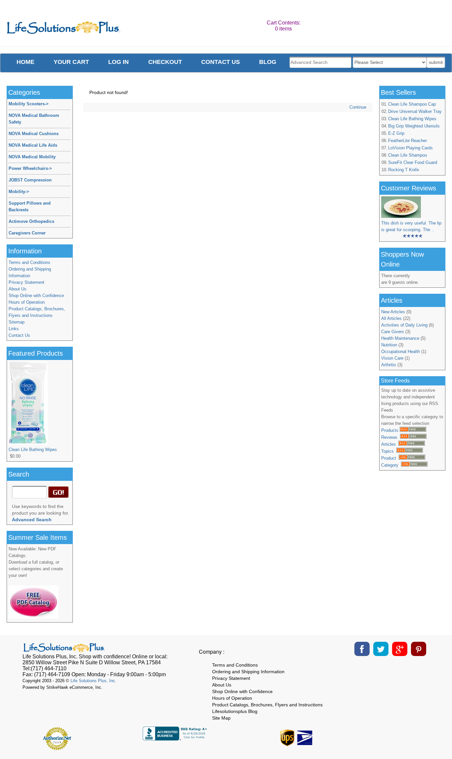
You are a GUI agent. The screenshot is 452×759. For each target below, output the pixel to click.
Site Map (221, 718)
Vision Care (392, 358)
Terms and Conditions (29, 262)
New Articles (393, 311)
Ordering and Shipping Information (30, 272)
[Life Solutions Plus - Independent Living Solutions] (64, 29)
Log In (118, 62)
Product (390, 458)
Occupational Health (400, 351)
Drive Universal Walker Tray (415, 111)
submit (436, 62)
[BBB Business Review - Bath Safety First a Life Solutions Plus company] (176, 738)
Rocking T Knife (403, 169)
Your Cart (71, 62)
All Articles (391, 318)
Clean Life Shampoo (407, 155)
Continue (357, 107)
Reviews (390, 437)
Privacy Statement (26, 282)
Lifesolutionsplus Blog (234, 711)
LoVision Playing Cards (410, 147)
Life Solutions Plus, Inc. (93, 680)
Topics (388, 451)
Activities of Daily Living (404, 325)
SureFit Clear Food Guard (412, 162)
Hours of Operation (27, 302)
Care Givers (392, 331)
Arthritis (388, 364)
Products (390, 430)
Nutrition (389, 344)
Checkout (165, 62)
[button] (397, 736)
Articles (389, 444)
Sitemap (16, 322)
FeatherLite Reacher (407, 140)
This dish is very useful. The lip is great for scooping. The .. (411, 226)
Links (14, 328)
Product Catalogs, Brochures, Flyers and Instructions (37, 312)
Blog (267, 62)
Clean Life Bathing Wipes (412, 118)
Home (25, 62)
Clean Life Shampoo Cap (412, 104)
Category (391, 465)
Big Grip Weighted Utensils (414, 126)
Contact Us (19, 335)
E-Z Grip (396, 133)
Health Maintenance (400, 338)
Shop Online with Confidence (36, 295)
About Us (17, 288)
